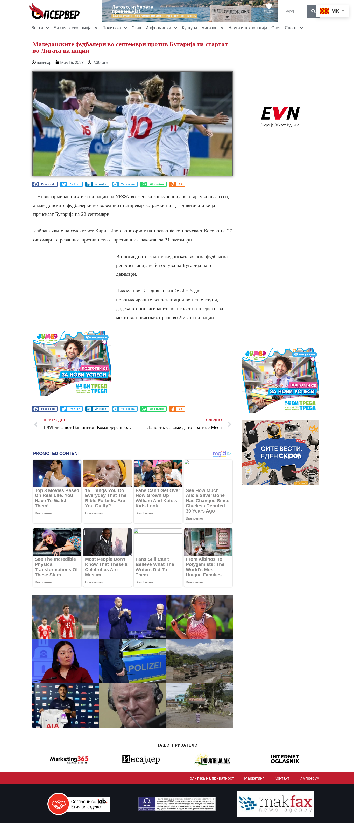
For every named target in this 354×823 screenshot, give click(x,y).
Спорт (291, 28)
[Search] (313, 11)
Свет (276, 28)
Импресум (310, 778)
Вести (37, 28)
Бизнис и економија (72, 28)
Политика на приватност (210, 778)
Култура (189, 28)
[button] (45, 184)
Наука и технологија (247, 28)
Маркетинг (254, 778)
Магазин (209, 28)
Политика (111, 28)
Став (136, 28)
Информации (158, 28)
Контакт (281, 778)
